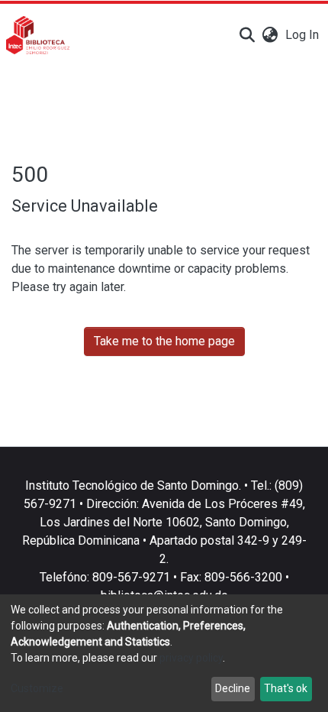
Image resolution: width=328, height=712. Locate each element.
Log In (303, 35)
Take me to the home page (164, 341)
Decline (232, 688)
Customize (37, 688)
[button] (269, 35)
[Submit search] (246, 35)
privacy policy (191, 658)
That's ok (285, 688)
